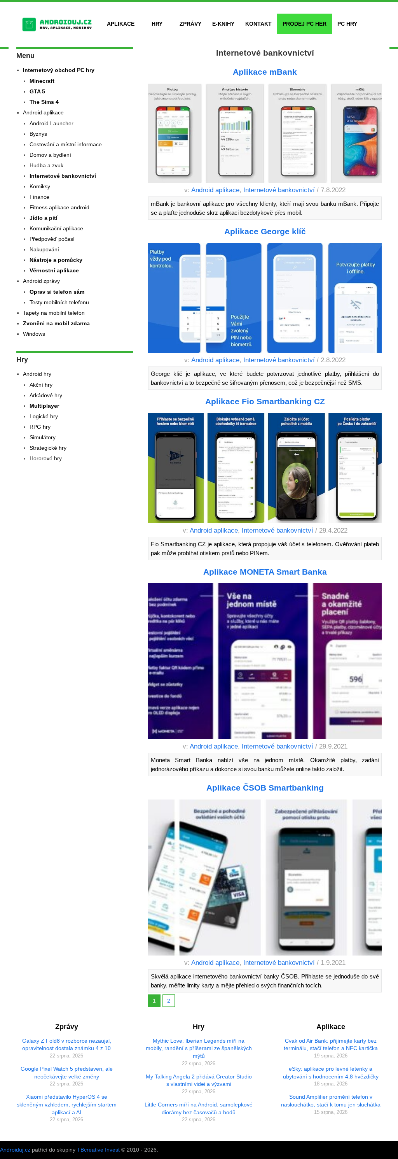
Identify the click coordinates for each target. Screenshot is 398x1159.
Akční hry (41, 385)
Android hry (37, 374)
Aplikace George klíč (265, 231)
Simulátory (43, 437)
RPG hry (40, 427)
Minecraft (42, 81)
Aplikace (120, 24)
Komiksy (40, 186)
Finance (39, 197)
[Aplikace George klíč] (265, 299)
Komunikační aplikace (56, 228)
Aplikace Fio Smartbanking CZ (265, 401)
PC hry (347, 24)
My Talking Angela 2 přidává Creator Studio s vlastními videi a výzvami (199, 1080)
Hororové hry (46, 458)
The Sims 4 (44, 102)
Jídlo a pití (44, 218)
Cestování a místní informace (66, 144)
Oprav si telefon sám (57, 292)
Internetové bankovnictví (279, 190)
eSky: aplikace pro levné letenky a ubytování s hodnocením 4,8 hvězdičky (331, 1073)
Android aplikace (215, 190)
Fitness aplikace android (59, 207)
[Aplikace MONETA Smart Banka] (265, 662)
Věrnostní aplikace (54, 270)
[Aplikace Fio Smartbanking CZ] (265, 469)
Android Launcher (51, 123)
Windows (34, 334)
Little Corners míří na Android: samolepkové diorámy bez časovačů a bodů (199, 1108)
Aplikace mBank (265, 71)
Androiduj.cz (15, 1150)
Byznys (38, 134)
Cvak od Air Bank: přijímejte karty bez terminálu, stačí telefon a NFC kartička (331, 1045)
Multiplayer (44, 406)
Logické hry (44, 416)
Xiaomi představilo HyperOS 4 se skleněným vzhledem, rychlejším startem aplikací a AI (67, 1104)
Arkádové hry (46, 395)
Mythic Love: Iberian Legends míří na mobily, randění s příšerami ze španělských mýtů (199, 1048)
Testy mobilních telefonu (59, 302)
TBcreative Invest (98, 1150)
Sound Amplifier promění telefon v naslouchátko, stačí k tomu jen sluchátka (331, 1101)
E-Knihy (223, 24)
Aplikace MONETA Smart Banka (265, 571)
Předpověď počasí (52, 239)
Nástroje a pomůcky (56, 260)
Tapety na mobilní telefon (54, 313)
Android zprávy (41, 281)
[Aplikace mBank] (265, 135)
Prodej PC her (304, 24)
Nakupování (44, 249)
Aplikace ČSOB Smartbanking (265, 787)
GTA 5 (37, 91)
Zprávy (190, 24)
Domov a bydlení (50, 155)
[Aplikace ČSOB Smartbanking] (265, 879)
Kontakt (258, 24)
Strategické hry (48, 448)
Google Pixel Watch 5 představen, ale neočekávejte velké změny (67, 1073)
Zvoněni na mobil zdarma (56, 323)
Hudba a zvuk (46, 165)
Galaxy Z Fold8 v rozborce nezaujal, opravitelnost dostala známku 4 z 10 (66, 1045)
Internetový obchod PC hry (58, 70)
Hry (157, 24)
